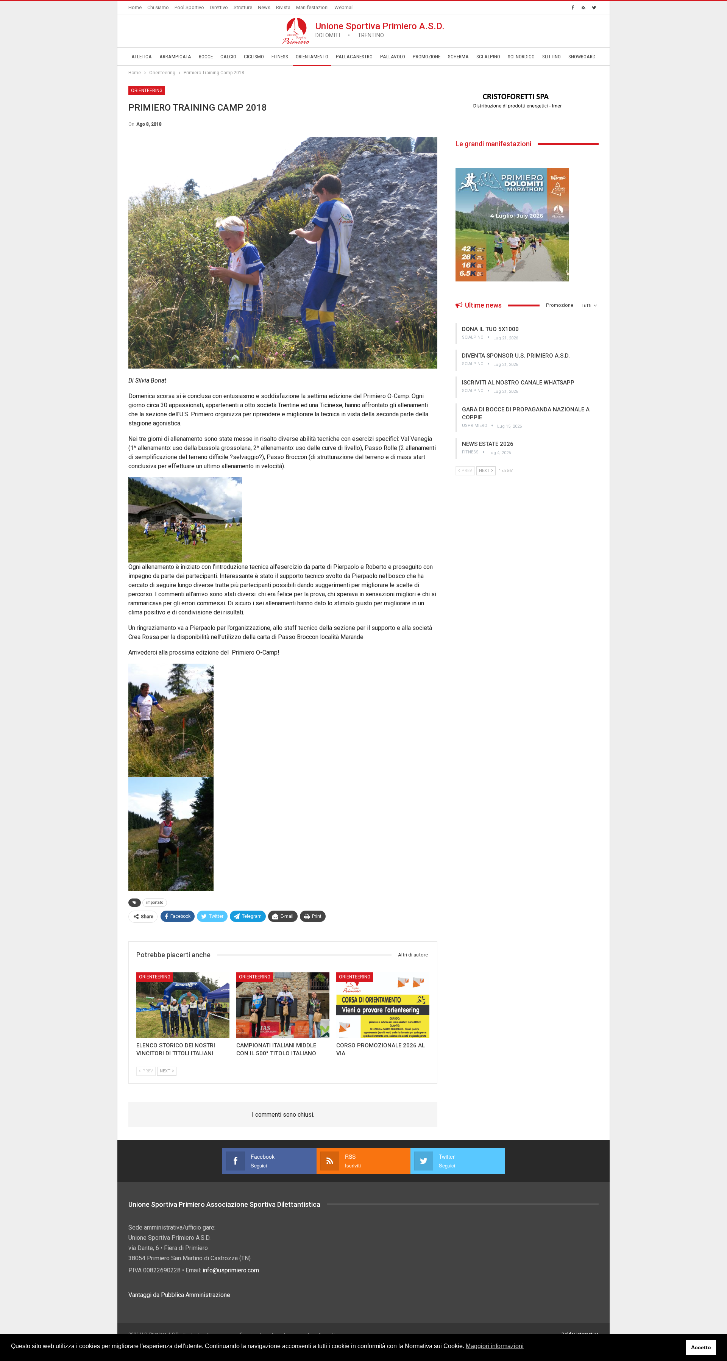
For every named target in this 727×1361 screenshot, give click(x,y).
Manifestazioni (312, 7)
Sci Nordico (521, 56)
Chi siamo (158, 7)
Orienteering (146, 90)
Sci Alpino (488, 56)
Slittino (551, 56)
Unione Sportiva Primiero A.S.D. (380, 30)
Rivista (283, 7)
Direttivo (219, 7)
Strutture (243, 7)
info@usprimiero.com (231, 1270)
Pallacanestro (354, 56)
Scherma (458, 56)
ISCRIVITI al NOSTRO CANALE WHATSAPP (518, 382)
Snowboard (582, 56)
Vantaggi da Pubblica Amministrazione (179, 1294)
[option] (527, 101)
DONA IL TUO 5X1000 (490, 329)
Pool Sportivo (189, 7)
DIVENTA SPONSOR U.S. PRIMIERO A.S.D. (516, 355)
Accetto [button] (701, 1347)
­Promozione (426, 56)
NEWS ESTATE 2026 (487, 444)
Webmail (344, 7)
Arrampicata (175, 56)
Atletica (141, 56)
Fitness (279, 56)
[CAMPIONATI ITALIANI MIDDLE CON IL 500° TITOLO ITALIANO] (282, 1005)
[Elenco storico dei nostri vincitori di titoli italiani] (182, 1005)
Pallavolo (392, 56)
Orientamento (312, 56)
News (264, 7)
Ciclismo (254, 56)
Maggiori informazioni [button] (495, 1346)
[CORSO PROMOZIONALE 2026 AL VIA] (382, 1005)
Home (135, 7)
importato (154, 902)
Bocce (206, 56)
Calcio (228, 56)
